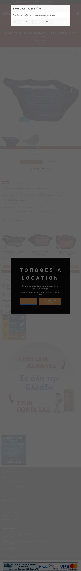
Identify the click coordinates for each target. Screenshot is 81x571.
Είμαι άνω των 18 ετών (22, 22)
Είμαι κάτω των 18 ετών (43, 22)
